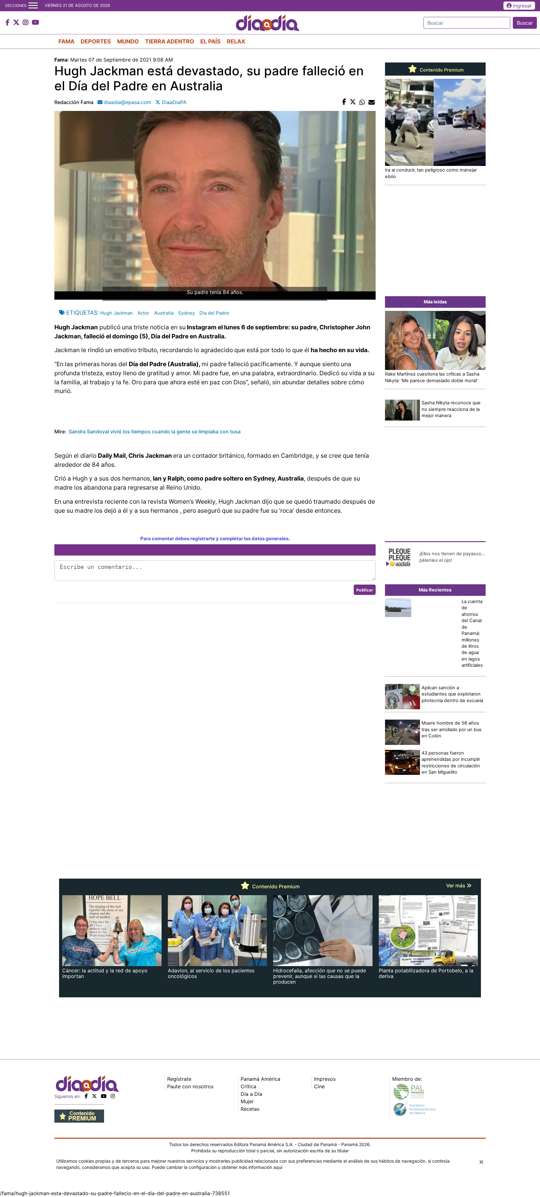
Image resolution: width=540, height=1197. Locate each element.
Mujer (247, 1101)
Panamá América (260, 1079)
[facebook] (86, 1096)
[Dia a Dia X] (17, 23)
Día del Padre (214, 313)
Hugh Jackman (116, 313)
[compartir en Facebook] (344, 102)
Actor (143, 313)
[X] (94, 1096)
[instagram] (113, 1096)
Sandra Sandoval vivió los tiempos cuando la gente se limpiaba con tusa (155, 431)
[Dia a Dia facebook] (8, 23)
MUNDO (128, 41)
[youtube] (104, 1096)
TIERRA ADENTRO (169, 41)
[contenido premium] (79, 1115)
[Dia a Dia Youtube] (35, 23)
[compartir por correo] (371, 102)
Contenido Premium (441, 70)
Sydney (186, 313)
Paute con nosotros (190, 1086)
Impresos (325, 1079)
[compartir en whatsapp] (362, 102)
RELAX (236, 41)
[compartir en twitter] (353, 102)
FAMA (66, 41)
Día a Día (251, 1094)
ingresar (522, 5)
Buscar (525, 23)
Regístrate (179, 1079)
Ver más (456, 885)
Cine (319, 1086)
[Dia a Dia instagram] (26, 23)
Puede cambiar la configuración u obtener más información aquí (217, 1167)
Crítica (248, 1086)
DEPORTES (96, 41)
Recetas (250, 1109)
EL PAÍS (210, 41)
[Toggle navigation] (33, 5)
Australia (163, 313)
